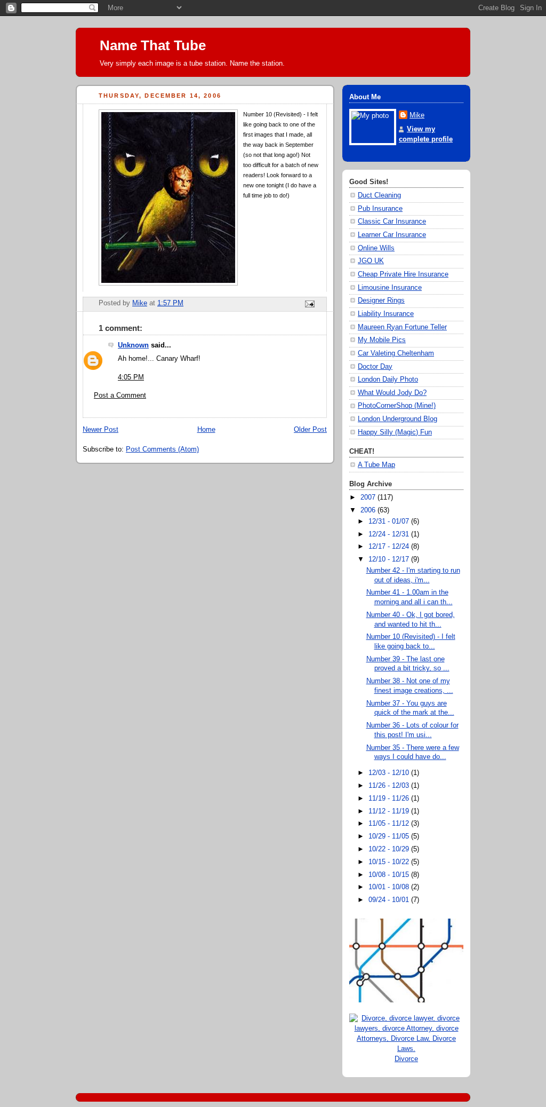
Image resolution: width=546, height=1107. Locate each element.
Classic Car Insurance (392, 221)
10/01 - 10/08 (389, 887)
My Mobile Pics (382, 340)
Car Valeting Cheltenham (396, 353)
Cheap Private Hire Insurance (403, 274)
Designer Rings (381, 300)
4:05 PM (131, 377)
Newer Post (100, 429)
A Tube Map (376, 465)
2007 (369, 497)
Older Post (310, 429)
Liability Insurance (386, 314)
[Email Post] (309, 303)
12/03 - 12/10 (389, 773)
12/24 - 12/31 (389, 534)
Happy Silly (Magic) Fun (395, 432)
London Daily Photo (388, 379)
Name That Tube (153, 45)
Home (206, 429)
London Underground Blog (397, 419)
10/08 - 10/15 (389, 875)
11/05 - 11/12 (389, 823)
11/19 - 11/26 (389, 798)
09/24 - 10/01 (389, 900)
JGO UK (371, 261)
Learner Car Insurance (392, 235)
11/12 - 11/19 (389, 811)
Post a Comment (120, 395)
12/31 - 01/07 (389, 521)
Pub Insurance (380, 208)
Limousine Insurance (390, 287)
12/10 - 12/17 (389, 559)
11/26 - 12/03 (389, 785)
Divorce (406, 1059)
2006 (369, 510)
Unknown (133, 345)
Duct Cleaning (379, 195)
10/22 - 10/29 (389, 849)
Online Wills (376, 248)
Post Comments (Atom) (162, 449)
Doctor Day (375, 366)
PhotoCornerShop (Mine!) (397, 405)
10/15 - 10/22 (389, 862)
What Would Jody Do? (392, 393)
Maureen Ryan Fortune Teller (402, 327)
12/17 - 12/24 (389, 546)
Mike (417, 115)
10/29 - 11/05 (389, 836)
